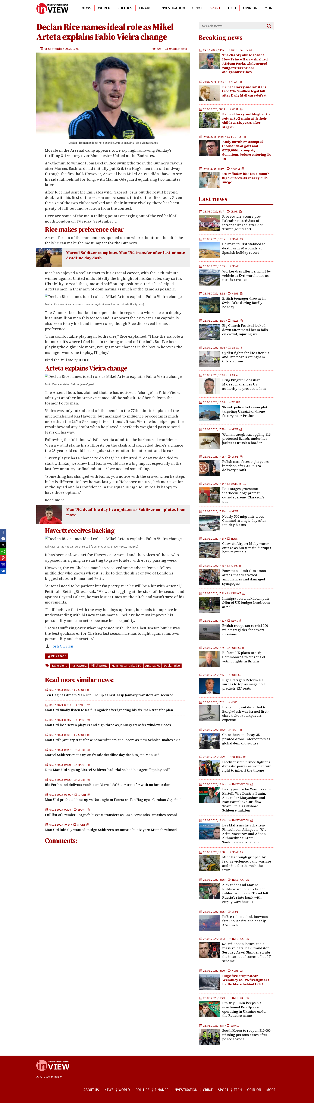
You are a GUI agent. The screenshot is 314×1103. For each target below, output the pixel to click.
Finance (146, 8)
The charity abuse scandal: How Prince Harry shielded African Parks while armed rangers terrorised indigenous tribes (245, 63)
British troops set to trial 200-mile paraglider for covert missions (245, 629)
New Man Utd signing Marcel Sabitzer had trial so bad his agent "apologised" (107, 769)
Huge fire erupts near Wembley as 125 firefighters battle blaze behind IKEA (245, 980)
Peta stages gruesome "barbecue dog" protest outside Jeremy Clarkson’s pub (243, 495)
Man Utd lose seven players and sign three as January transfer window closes (108, 724)
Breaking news (220, 37)
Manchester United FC (126, 666)
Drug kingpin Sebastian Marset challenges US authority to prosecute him (244, 384)
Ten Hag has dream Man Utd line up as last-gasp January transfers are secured (109, 694)
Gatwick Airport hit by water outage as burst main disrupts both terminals (246, 547)
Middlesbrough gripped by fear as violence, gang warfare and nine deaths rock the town (246, 863)
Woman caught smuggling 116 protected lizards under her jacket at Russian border (246, 438)
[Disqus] (115, 904)
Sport (215, 8)
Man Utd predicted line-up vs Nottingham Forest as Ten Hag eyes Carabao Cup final (113, 799)
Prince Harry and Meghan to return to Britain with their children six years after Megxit (246, 120)
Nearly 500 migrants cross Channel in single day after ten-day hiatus (244, 520)
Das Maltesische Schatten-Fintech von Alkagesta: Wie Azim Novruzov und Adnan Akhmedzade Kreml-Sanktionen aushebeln (244, 833)
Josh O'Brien (62, 646)
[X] (3, 545)
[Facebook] (3, 532)
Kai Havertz (79, 666)
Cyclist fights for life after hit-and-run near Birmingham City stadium (246, 357)
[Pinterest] (3, 558)
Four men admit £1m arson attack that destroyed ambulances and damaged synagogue (244, 577)
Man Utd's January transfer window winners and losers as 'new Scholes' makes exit (112, 739)
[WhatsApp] (3, 551)
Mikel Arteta (99, 666)
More (269, 8)
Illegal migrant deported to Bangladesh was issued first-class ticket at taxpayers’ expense (245, 713)
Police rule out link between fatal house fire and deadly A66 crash (245, 920)
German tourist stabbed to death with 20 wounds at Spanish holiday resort (243, 248)
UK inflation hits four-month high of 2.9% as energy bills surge (246, 178)
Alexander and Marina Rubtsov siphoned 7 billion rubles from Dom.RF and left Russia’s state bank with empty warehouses (245, 893)
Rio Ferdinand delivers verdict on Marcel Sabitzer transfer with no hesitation (107, 784)
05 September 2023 (57, 48)
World (104, 8)
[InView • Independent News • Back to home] (52, 8)
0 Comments (178, 48)
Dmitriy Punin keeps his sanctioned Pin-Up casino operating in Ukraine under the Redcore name (244, 1009)
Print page (58, 656)
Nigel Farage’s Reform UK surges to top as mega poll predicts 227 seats (243, 684)
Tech (231, 8)
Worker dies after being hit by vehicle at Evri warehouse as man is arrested (246, 275)
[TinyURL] (3, 564)
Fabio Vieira (59, 666)
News (86, 8)
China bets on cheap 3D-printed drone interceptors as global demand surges (246, 739)
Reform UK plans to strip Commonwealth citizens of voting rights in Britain (243, 657)
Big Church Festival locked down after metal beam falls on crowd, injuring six (245, 329)
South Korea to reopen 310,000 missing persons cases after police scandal (246, 1034)
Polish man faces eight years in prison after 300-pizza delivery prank (245, 465)
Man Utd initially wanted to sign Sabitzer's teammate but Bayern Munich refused (111, 829)
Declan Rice (172, 666)
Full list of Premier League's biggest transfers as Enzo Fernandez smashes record (111, 814)
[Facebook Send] (3, 539)
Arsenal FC (152, 666)
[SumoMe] (3, 571)
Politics (124, 8)
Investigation (172, 8)
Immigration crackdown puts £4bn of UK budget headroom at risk (246, 602)
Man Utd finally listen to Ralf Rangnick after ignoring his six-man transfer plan (109, 710)
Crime (197, 8)
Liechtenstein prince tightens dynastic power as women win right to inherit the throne (246, 766)
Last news (213, 199)
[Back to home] (52, 1073)
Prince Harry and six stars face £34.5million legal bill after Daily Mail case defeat (244, 91)
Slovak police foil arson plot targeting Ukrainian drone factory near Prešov (244, 411)
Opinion (250, 8)
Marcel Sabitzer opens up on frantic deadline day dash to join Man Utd (102, 754)
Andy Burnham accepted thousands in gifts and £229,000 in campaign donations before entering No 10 (246, 150)
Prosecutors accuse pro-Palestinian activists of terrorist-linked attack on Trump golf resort (243, 222)
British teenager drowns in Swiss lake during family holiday (244, 302)
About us (91, 1090)
